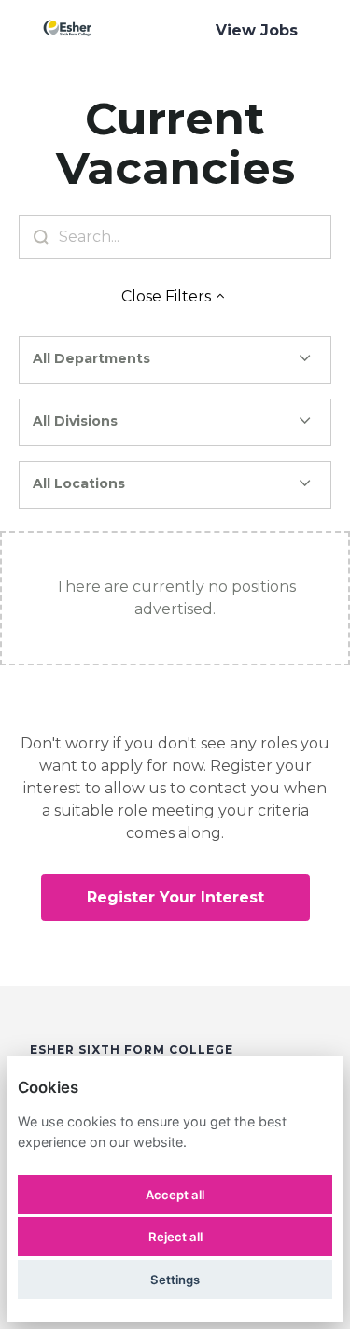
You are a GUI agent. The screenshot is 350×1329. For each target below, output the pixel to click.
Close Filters (166, 296)
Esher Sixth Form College (131, 1049)
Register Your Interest (175, 897)
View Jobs (257, 30)
